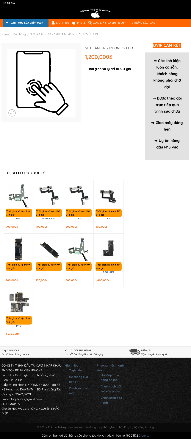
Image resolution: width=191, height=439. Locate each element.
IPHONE (81, 22)
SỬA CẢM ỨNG (88, 34)
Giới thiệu (62, 22)
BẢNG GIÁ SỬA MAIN (61, 34)
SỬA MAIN (36, 34)
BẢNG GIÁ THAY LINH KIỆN (108, 22)
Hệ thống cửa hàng (142, 22)
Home (5, 34)
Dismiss (144, 435)
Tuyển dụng (77, 370)
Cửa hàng (19, 34)
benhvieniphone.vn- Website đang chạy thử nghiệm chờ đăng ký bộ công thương (104, 427)
